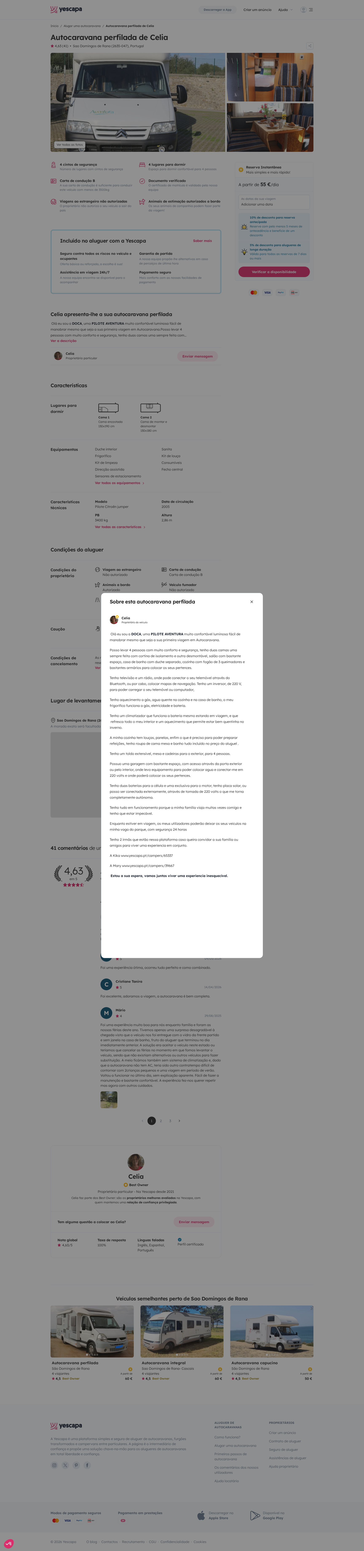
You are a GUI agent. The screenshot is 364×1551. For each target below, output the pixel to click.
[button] (9, 1544)
